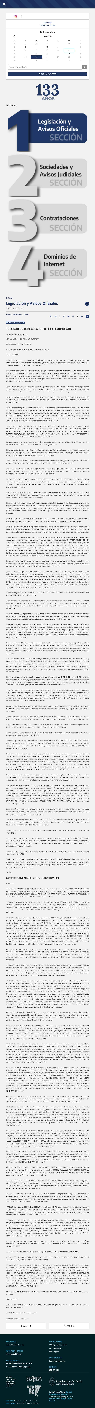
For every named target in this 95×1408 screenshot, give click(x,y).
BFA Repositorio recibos (58, 1345)
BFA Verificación (55, 1348)
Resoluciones (17, 315)
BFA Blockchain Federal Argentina (18, 1367)
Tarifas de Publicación (14, 1354)
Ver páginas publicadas (15, 323)
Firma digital (54, 1351)
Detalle (26, 315)
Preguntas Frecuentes (57, 1361)
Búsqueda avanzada (47, 74)
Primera (8, 315)
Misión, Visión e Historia (15, 1345)
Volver (10, 298)
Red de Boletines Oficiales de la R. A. (19, 1363)
